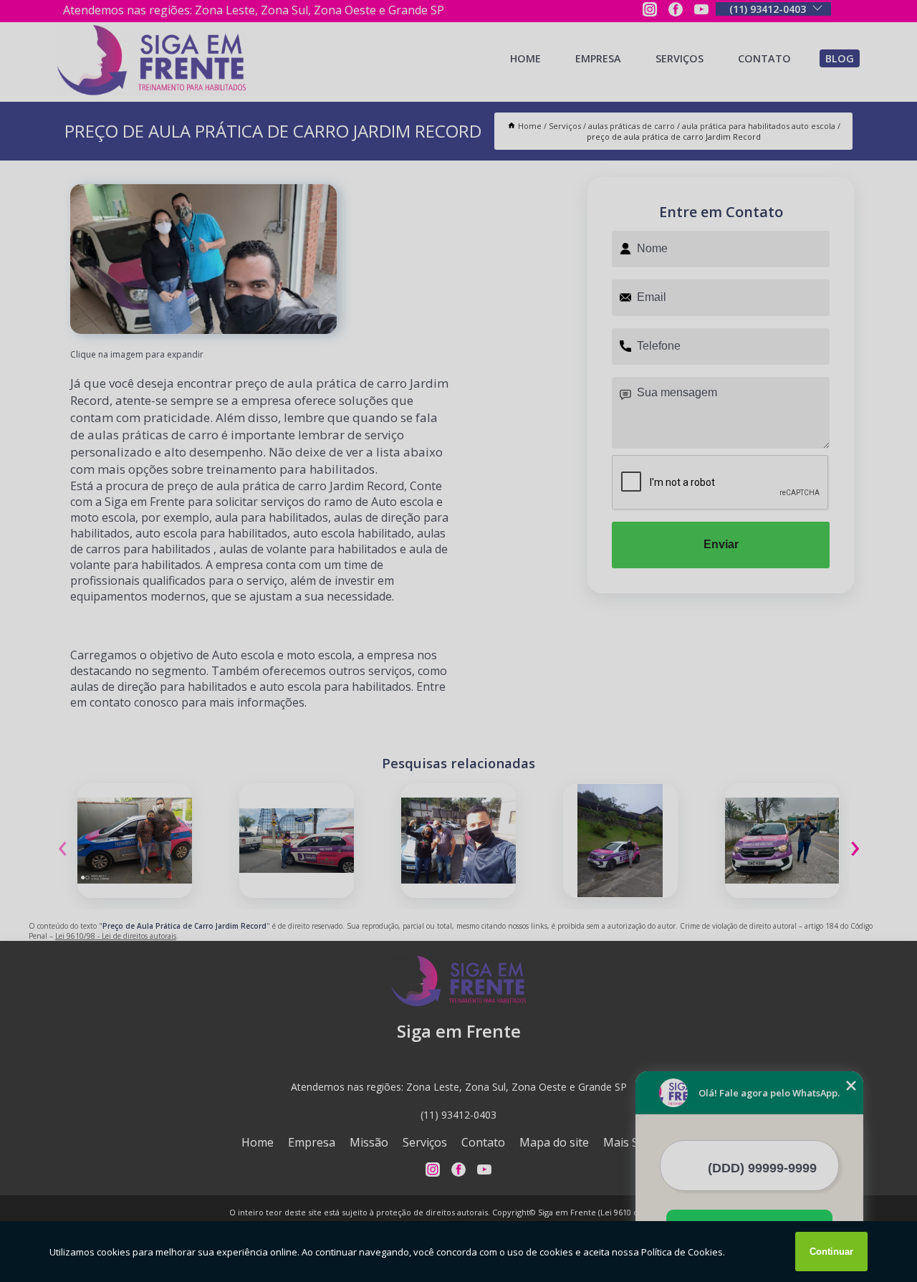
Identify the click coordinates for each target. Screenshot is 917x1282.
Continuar (831, 1251)
